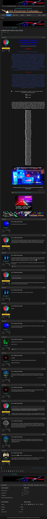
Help (40, 485)
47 (7, 34)
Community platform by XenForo (16, 517)
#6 (44, 287)
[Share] (43, 37)
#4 (44, 252)
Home (3, 15)
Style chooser (4, 485)
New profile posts (27, 491)
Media (22, 15)
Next (10, 34)
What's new (15, 15)
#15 (44, 434)
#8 (44, 321)
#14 (44, 418)
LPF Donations (29, 8)
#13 (44, 401)
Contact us (25, 485)
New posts (2, 17)
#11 (44, 369)
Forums (8, 15)
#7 (44, 303)
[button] (19, 15)
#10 (44, 353)
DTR (2, 32)
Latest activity (26, 493)
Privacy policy (36, 485)
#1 (44, 37)
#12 (44, 384)
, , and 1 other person (22, 192)
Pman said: (14, 406)
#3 (44, 235)
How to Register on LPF (20, 8)
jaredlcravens (21, 511)
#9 (44, 337)
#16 (44, 450)
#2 (44, 219)
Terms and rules (30, 485)
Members (29, 15)
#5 (44, 270)
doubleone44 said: (15, 275)
